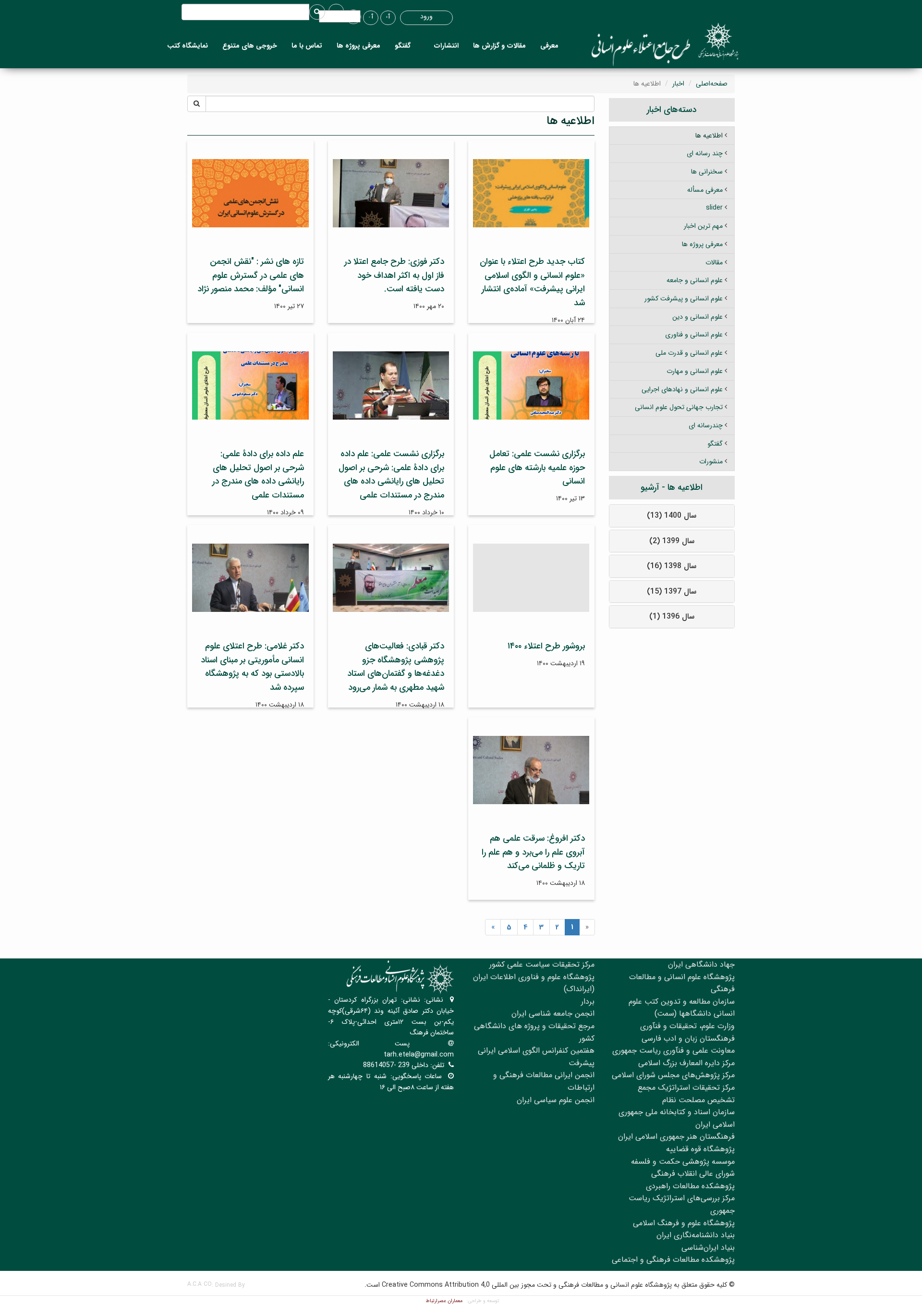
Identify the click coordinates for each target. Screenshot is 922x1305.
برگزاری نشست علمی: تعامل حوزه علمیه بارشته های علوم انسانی (537, 467)
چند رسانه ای (705, 153)
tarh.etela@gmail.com (419, 1054)
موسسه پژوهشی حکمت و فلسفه (683, 1162)
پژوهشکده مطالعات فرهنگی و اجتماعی (673, 1260)
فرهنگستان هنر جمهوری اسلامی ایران (676, 1137)
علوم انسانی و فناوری (694, 334)
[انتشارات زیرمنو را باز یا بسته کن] (422, 45)
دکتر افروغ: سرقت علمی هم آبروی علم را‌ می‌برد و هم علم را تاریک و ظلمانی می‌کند (533, 852)
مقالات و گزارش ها (499, 45)
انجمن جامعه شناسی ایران (552, 1013)
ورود (426, 16)
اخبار (678, 83)
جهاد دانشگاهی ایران (701, 964)
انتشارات (446, 45)
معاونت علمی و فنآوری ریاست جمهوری (673, 1050)
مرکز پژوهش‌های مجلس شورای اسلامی (673, 1075)
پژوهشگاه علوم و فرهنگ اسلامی (684, 1223)
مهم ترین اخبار (703, 226)
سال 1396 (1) (671, 616)
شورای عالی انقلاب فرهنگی (693, 1174)
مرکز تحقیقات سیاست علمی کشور (541, 964)
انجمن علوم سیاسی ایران (555, 1100)
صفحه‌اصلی (712, 83)
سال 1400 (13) (671, 516)
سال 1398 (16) (671, 566)
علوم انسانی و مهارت (695, 371)
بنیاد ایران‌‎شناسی (708, 1248)
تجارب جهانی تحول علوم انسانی (679, 407)
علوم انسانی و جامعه (695, 280)
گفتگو (403, 45)
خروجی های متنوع (249, 45)
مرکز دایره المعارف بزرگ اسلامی (686, 1063)
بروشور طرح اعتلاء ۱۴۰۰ (546, 646)
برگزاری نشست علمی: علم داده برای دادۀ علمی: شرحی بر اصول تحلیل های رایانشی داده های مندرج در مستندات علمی (391, 474)
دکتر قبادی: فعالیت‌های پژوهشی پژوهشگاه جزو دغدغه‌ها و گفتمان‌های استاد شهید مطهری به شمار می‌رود (395, 666)
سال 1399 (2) (671, 541)
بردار (587, 1001)
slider (714, 207)
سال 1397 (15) (671, 591)
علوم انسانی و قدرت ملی (689, 353)
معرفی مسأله (705, 190)
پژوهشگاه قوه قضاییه (700, 1149)
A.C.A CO (199, 1284)
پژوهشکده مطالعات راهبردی (690, 1186)
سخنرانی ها (707, 171)
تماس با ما (306, 45)
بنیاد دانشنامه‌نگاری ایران (695, 1235)
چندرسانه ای (706, 425)
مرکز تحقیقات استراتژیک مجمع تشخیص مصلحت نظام (686, 1093)
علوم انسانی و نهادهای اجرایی (682, 389)
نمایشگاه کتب (187, 45)
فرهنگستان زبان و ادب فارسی (688, 1038)
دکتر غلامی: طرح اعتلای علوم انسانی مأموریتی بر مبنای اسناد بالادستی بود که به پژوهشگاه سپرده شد (252, 666)
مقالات (714, 262)
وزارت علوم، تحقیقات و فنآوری (687, 1026)
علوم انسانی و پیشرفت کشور (683, 298)
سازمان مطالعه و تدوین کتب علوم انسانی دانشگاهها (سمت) (682, 1007)
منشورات (711, 461)
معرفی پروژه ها (358, 45)
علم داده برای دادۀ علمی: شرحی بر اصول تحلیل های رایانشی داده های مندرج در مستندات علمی (258, 474)
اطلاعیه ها (709, 135)
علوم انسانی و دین (697, 316)
